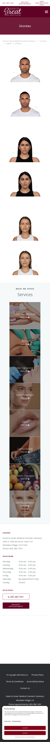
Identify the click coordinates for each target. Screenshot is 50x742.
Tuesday (19, 565)
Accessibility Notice (35, 681)
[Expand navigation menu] (46, 11)
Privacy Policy (37, 675)
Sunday (14, 582)
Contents (43, 41)
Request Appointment (16, 605)
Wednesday (19, 568)
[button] (25, 3)
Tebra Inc (24, 675)
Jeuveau (18, 43)
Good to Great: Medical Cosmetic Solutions (19, 41)
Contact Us (25, 688)
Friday (19, 575)
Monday (19, 561)
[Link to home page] (16, 11)
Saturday (21, 579)
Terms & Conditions (15, 681)
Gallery (9, 43)
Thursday (19, 572)
